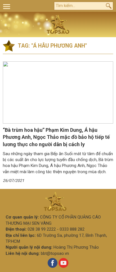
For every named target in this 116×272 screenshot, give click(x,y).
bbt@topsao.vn (55, 253)
